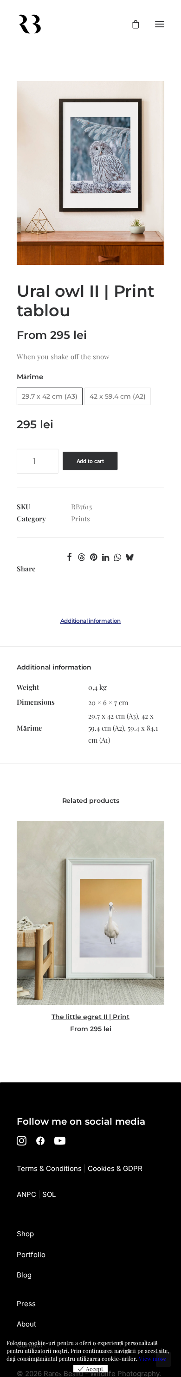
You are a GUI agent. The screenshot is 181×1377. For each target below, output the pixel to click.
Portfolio (31, 1254)
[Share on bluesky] (129, 557)
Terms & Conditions (49, 1168)
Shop (25, 1233)
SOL (49, 1194)
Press (26, 1303)
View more (152, 1358)
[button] (159, 24)
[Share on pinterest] (93, 557)
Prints (80, 518)
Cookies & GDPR (115, 1168)
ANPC (26, 1194)
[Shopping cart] (131, 24)
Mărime (30, 376)
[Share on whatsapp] (117, 557)
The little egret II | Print (90, 1017)
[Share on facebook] (69, 557)
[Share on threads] (81, 557)
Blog (24, 1275)
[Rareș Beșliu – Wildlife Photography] (30, 24)
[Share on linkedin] (105, 557)
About (26, 1324)
